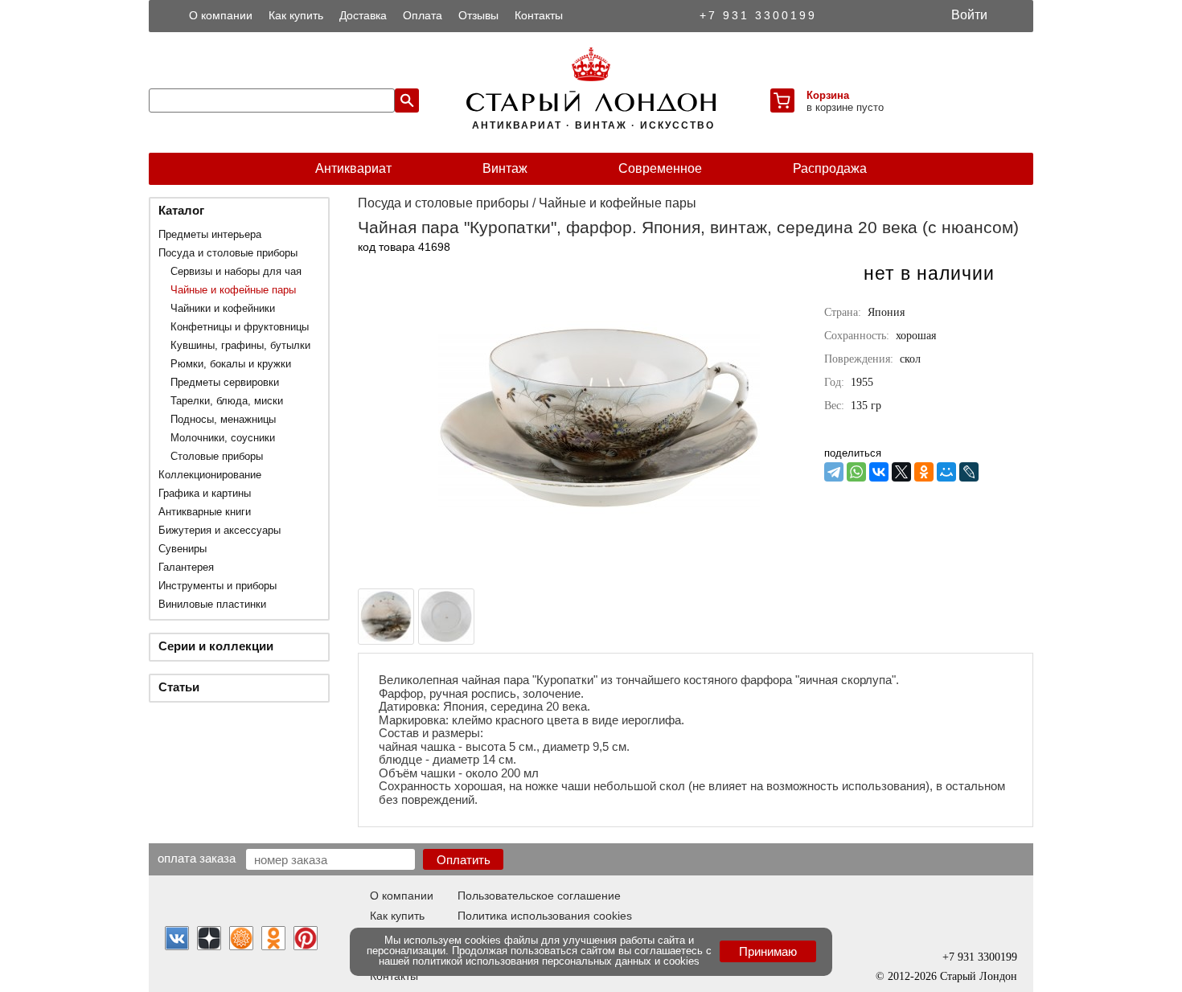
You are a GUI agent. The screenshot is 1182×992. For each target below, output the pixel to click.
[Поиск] (407, 100)
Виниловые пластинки (212, 604)
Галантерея (186, 567)
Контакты (539, 15)
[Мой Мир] (946, 472)
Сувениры (182, 549)
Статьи (178, 687)
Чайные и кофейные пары (233, 290)
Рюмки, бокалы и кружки (230, 364)
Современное (660, 168)
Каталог (181, 210)
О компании (220, 15)
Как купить (296, 15)
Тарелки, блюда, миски (226, 401)
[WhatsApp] (856, 472)
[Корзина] (782, 100)
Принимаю (768, 951)
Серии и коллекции (215, 646)
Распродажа (830, 168)
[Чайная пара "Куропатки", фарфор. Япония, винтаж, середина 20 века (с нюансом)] (599, 573)
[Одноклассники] (924, 472)
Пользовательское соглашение (539, 895)
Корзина (827, 95)
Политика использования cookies (545, 915)
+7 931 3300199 (758, 15)
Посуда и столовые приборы (228, 253)
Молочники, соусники (222, 438)
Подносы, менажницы (223, 419)
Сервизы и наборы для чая (236, 271)
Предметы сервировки (224, 382)
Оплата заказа (197, 857)
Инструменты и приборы (217, 586)
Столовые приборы (216, 456)
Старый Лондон (978, 976)
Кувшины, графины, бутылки (240, 345)
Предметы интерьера (209, 234)
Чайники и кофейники (222, 308)
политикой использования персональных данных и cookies (556, 961)
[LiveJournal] (969, 472)
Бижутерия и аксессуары (219, 530)
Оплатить (463, 860)
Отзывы (478, 15)
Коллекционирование (209, 475)
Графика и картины (204, 493)
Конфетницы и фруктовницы (239, 327)
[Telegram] (833, 472)
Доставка (363, 15)
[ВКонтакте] (879, 472)
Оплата (422, 15)
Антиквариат (353, 168)
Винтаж (504, 168)
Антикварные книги (204, 512)
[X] (901, 472)
